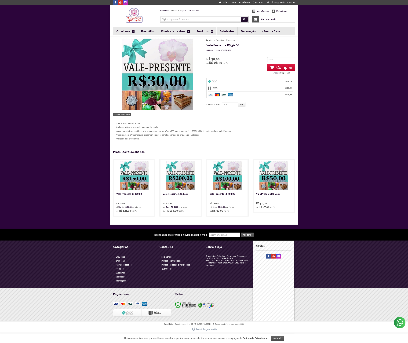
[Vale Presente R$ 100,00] (227, 188)
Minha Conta (282, 11)
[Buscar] (244, 19)
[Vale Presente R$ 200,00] (180, 188)
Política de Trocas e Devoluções (175, 265)
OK (241, 104)
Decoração (120, 277)
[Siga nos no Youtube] (120, 2)
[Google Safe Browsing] (206, 305)
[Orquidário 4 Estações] (134, 15)
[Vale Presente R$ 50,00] (274, 186)
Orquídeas (120, 257)
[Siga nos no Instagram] (125, 2)
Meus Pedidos (263, 11)
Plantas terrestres (124, 265)
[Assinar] (247, 235)
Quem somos (167, 269)
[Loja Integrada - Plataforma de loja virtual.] (204, 329)
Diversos (229, 40)
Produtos (220, 40)
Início (211, 40)
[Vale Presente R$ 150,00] (134, 188)
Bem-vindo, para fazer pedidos (179, 11)
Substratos (120, 273)
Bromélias (120, 261)
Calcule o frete (213, 104)
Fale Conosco (229, 2)
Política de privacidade (171, 261)
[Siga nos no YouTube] (273, 256)
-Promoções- (121, 281)
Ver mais (135, 200)
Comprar (283, 67)
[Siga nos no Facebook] (115, 2)
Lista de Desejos (123, 114)
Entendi (277, 338)
